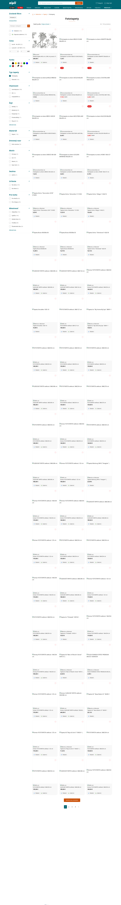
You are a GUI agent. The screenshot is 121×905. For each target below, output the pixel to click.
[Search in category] (28, 26)
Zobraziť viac (12, 124)
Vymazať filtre (13, 20)
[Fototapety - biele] (10, 63)
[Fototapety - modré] (27, 63)
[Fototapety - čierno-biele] (19, 66)
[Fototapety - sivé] (19, 63)
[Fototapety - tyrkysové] (10, 66)
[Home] (12, 3)
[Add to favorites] (55, 29)
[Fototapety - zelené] (24, 63)
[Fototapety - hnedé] (13, 66)
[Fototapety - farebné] (21, 66)
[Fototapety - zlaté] (16, 63)
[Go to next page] (78, 806)
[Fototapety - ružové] (21, 63)
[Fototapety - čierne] (13, 63)
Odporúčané (45, 24)
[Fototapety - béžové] (16, 66)
